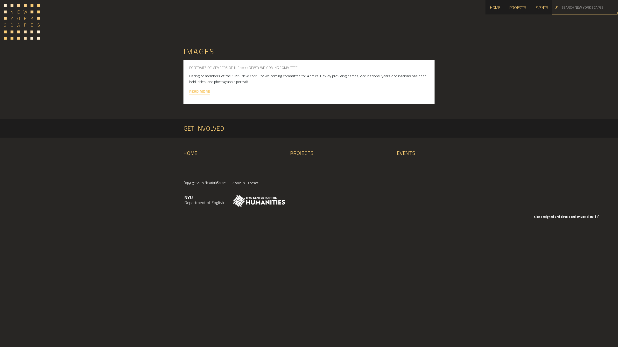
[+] (597, 216)
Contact (253, 182)
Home (495, 7)
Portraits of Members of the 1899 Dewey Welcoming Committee (243, 67)
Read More (199, 91)
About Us (238, 182)
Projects (517, 7)
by (564, 216)
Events (541, 7)
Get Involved (203, 128)
